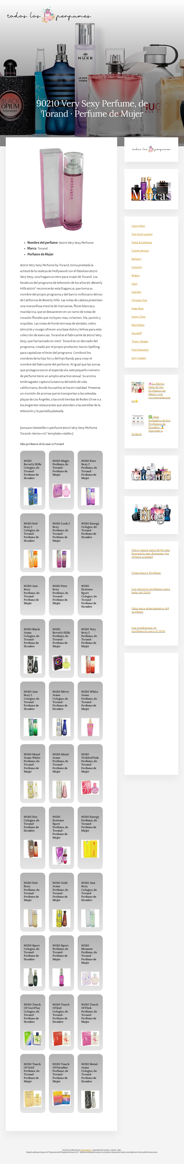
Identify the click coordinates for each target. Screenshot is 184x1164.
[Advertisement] (92, 56)
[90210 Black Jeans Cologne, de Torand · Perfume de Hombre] (33, 664)
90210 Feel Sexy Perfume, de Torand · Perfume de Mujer (31, 891)
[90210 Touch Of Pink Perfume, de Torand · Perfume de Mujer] (90, 1038)
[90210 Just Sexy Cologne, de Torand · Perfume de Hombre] (90, 918)
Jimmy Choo (139, 316)
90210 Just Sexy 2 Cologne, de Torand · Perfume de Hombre (31, 700)
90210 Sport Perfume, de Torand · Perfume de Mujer (60, 952)
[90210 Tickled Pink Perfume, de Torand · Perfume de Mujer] (90, 787)
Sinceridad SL (86, 1150)
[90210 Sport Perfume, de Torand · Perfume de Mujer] (61, 977)
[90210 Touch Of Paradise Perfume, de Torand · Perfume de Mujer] (61, 1098)
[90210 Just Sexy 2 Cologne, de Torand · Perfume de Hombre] (33, 727)
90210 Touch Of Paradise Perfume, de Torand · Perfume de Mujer (60, 1072)
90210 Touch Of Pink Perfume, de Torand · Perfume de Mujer (89, 1013)
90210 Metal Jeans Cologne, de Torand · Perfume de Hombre (89, 1072)
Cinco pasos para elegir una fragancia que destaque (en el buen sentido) (151, 553)
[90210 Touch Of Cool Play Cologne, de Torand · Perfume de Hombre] (33, 1038)
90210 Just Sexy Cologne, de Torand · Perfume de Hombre (89, 891)
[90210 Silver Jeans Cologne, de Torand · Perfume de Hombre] (61, 727)
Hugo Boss (138, 308)
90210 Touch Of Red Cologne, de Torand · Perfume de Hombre (60, 1013)
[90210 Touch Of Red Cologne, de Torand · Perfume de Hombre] (61, 1038)
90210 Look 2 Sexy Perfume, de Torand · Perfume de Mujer (61, 532)
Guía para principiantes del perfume (150, 610)
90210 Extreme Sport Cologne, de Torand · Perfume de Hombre (89, 596)
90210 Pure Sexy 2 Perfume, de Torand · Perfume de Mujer (89, 469)
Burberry (136, 259)
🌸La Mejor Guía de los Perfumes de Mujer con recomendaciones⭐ (151, 392)
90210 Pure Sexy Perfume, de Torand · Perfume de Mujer (60, 594)
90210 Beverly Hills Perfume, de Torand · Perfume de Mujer (61, 637)
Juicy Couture (139, 358)
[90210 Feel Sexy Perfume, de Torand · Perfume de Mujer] (33, 918)
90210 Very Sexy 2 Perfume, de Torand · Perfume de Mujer (89, 637)
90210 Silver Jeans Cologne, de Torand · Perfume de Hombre (60, 700)
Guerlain (136, 292)
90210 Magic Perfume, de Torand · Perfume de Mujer (60, 467)
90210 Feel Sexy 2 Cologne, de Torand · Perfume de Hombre (31, 532)
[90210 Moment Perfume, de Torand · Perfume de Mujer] (90, 978)
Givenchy (137, 267)
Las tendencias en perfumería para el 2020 (148, 629)
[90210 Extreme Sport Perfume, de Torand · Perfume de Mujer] (61, 855)
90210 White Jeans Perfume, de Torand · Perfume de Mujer (89, 700)
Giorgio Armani (140, 250)
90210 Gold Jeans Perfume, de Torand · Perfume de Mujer (60, 891)
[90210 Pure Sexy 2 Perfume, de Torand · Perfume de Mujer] (90, 496)
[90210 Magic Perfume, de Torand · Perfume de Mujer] (61, 491)
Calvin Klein (138, 226)
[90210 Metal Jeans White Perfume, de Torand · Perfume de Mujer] (33, 789)
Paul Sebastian (140, 349)
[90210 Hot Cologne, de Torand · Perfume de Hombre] (33, 849)
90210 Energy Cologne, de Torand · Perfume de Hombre (90, 530)
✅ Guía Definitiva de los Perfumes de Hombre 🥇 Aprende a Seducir (151, 425)
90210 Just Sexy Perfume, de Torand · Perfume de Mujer (31, 594)
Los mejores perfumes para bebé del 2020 (151, 590)
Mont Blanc (138, 325)
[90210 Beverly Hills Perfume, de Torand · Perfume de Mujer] (61, 663)
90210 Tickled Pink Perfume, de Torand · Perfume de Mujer (90, 762)
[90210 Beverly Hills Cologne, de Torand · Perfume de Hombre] (33, 496)
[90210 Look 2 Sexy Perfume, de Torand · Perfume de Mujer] (61, 559)
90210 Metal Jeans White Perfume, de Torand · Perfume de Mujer (32, 762)
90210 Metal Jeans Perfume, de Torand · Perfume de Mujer (60, 762)
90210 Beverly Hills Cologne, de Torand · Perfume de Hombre (32, 469)
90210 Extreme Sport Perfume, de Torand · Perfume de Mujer (60, 827)
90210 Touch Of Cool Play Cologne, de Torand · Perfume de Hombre (32, 1013)
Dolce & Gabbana (142, 242)
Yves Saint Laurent (142, 234)
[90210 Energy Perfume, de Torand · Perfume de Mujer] (90, 849)
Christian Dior (139, 300)
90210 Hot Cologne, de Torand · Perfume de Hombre (31, 823)
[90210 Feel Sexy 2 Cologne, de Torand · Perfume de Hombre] (33, 559)
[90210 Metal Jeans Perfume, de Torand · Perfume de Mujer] (61, 789)
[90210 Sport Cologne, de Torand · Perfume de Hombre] (33, 977)
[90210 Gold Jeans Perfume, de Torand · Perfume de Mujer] (61, 918)
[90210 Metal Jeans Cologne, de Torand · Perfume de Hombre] (90, 1099)
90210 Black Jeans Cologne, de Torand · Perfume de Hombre (32, 637)
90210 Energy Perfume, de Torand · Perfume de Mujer (90, 823)
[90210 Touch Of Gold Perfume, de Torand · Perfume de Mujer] (33, 1099)
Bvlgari (136, 275)
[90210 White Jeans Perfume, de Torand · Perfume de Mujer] (90, 727)
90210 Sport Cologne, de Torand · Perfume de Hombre (32, 952)
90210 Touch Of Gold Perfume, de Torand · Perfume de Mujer (32, 1072)
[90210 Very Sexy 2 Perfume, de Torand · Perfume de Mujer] (90, 664)
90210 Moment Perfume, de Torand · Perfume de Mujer (89, 954)
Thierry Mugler (140, 341)
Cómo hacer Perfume (146, 573)
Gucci (134, 283)
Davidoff (137, 333)
